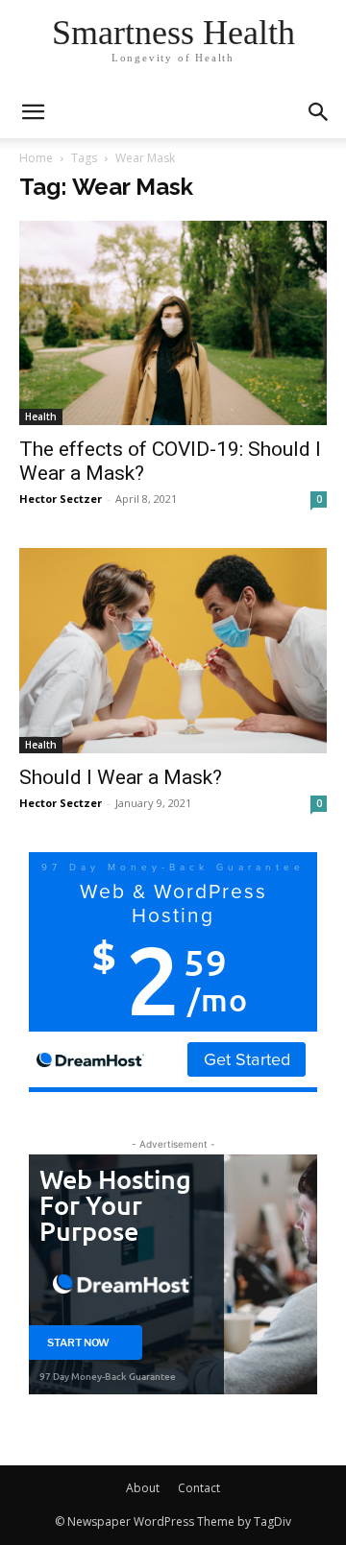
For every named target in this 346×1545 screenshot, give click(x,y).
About (143, 1488)
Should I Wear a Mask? (120, 777)
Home (36, 158)
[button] (319, 112)
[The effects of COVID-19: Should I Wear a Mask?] (173, 323)
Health (41, 416)
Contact (199, 1488)
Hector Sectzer (60, 498)
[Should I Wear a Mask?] (173, 650)
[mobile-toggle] (32, 112)
